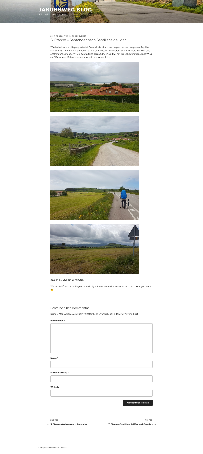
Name (54, 358)
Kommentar (57, 320)
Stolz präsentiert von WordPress (52, 447)
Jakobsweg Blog (65, 10)
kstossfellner (77, 36)
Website (54, 387)
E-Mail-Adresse (59, 372)
